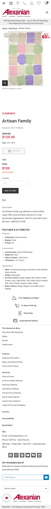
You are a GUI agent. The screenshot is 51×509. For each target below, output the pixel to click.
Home (4, 28)
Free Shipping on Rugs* (28, 298)
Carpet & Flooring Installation (14, 405)
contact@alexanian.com (18, 436)
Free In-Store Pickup (10, 366)
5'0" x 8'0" (16, 151)
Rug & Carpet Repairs (11, 397)
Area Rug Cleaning (9, 385)
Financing (28, 313)
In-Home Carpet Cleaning (12, 381)
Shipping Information (10, 358)
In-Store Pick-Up (28, 305)
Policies (5, 354)
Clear (4, 159)
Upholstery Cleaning (10, 389)
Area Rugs (13, 28)
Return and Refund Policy (12, 362)
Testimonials (7, 344)
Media (4, 336)
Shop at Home (8, 376)
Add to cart (10, 191)
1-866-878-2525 (23, 440)
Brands (5, 340)
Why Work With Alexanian (12, 332)
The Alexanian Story (11, 328)
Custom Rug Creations (11, 401)
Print (4, 200)
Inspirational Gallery (28, 321)
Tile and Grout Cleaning (11, 393)
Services (6, 372)
